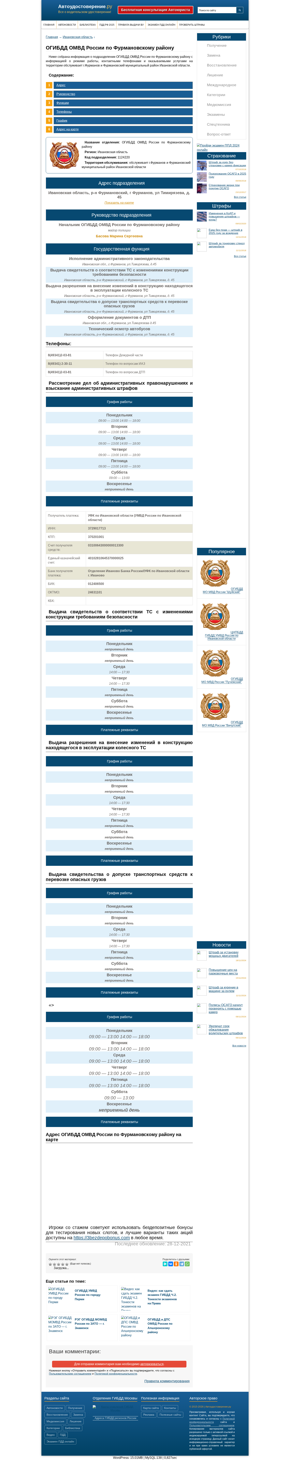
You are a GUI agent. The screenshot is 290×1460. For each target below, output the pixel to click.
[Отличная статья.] (67, 1264)
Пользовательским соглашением (70, 1373)
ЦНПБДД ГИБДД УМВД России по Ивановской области (224, 635)
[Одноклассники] (176, 1264)
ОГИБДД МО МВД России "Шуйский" (223, 590)
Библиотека (88, 24)
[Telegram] (181, 1264)
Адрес (60, 85)
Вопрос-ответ (219, 134)
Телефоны (64, 111)
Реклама (148, 1414)
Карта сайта (151, 1407)
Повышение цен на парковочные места (223, 971)
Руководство (65, 94)
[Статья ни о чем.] (51, 1264)
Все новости (239, 1045)
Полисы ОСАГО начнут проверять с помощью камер (226, 1008)
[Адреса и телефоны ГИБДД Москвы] (115, 1410)
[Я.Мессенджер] (165, 1264)
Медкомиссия (219, 105)
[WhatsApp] (187, 1264)
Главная (48, 24)
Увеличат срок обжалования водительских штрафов (226, 1029)
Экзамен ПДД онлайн (161, 24)
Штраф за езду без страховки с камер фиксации (227, 164)
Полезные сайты (170, 1414)
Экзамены (216, 114)
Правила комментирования (167, 1381)
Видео (51, 1434)
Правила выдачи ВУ (131, 24)
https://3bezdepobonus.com (102, 1237)
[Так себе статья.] (55, 1264)
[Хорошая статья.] (63, 1264)
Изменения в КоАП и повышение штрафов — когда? (224, 216)
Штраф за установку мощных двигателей (224, 954)
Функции (62, 103)
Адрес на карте (67, 129)
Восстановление (222, 65)
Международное (221, 85)
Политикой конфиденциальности (115, 1373)
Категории (216, 95)
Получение (217, 45)
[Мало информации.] (59, 1264)
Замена (213, 55)
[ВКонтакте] (170, 1264)
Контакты (170, 1407)
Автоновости (67, 24)
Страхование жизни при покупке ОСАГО (224, 186)
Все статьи (240, 197)
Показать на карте (119, 202)
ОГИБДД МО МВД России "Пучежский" (222, 680)
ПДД (62, 1434)
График (61, 120)
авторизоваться (152, 1364)
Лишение (215, 75)
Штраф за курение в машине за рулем (223, 989)
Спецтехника (218, 124)
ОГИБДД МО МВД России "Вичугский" (222, 723)
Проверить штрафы (192, 24)
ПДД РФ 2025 (106, 24)
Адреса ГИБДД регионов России (115, 1418)
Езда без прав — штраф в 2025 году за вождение (225, 231)
